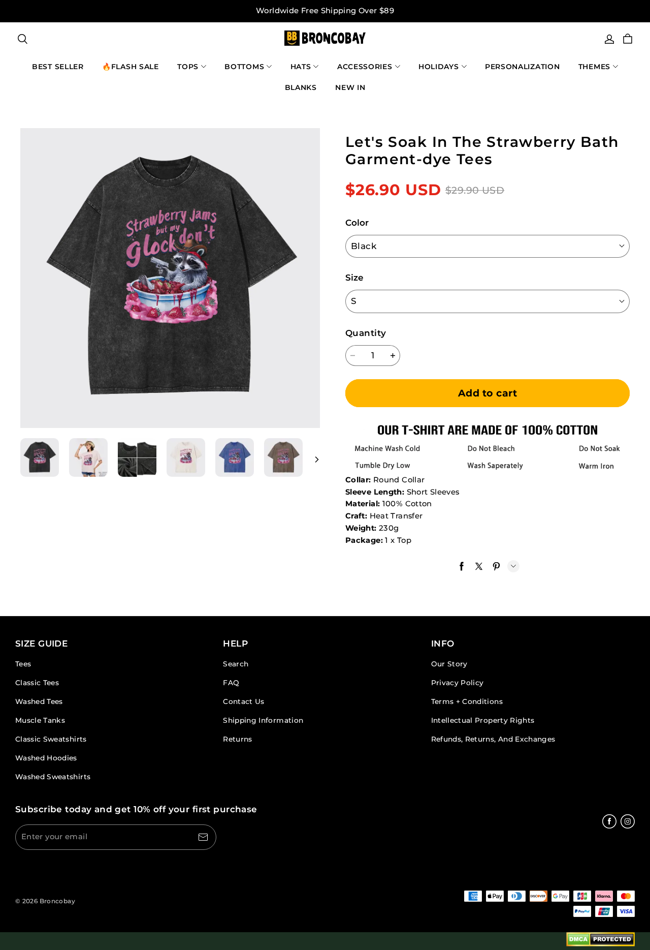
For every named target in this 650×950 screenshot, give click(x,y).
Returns (237, 739)
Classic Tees (37, 683)
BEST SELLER (58, 66)
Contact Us (243, 701)
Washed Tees (39, 701)
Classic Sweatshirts (51, 739)
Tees (23, 664)
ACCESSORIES (365, 66)
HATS (300, 66)
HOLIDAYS (438, 66)
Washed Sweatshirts (52, 777)
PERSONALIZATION (522, 66)
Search (235, 664)
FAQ (231, 683)
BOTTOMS (244, 66)
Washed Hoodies (46, 758)
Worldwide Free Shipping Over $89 (325, 10)
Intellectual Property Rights (483, 720)
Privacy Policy (457, 683)
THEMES (594, 66)
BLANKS (301, 87)
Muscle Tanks (40, 720)
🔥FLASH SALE (130, 66)
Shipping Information (263, 720)
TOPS (188, 66)
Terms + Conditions (467, 701)
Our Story (449, 664)
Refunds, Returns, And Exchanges (493, 739)
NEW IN (350, 87)
